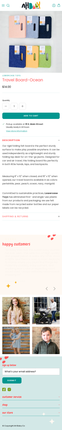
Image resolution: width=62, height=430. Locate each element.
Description (11, 140)
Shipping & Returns (15, 216)
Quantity (6, 100)
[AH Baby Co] (31, 5)
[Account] (52, 5)
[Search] (9, 5)
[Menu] (3, 5)
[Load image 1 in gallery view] (31, 42)
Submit (11, 380)
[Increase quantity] (22, 106)
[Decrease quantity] (5, 106)
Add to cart (31, 115)
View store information (16, 131)
